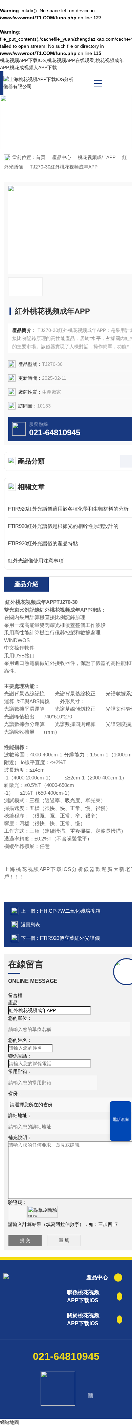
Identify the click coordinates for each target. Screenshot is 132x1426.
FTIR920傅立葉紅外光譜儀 (70, 938)
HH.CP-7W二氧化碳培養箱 (70, 911)
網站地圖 (9, 1422)
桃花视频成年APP (96, 157)
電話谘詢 (120, 1119)
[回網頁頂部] (120, 1133)
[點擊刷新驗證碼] (42, 1211)
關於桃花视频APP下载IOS (83, 1319)
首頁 (40, 157)
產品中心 (61, 157)
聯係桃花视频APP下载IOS (83, 1296)
